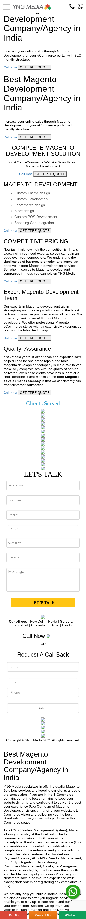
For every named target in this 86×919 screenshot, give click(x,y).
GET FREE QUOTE (34, 67)
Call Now (10, 67)
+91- (58, 636)
